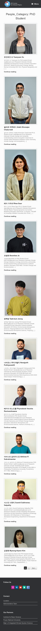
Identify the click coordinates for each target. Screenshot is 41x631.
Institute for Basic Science (12, 617)
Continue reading (10, 72)
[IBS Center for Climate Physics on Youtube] (20, 587)
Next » (34, 568)
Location (6, 601)
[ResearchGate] (24, 587)
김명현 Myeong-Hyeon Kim (14, 550)
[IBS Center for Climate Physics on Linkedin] (16, 587)
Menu (36, 4)
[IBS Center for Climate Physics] (13, 4)
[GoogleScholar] (28, 587)
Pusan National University (11, 620)
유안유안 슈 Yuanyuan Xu (14, 57)
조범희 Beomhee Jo (11, 255)
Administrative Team (10, 603)
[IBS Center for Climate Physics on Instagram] (12, 587)
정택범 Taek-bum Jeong (13, 318)
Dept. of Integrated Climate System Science (18, 623)
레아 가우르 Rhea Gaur (13, 203)
